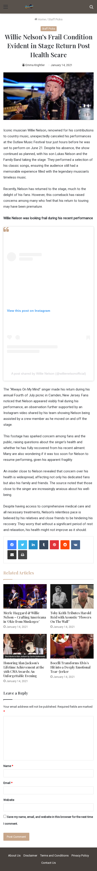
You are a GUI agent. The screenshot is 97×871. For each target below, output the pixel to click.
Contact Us (48, 862)
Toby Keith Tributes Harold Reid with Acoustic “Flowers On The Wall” (70, 617)
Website (8, 800)
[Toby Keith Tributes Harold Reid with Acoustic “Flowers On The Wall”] (72, 596)
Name (8, 766)
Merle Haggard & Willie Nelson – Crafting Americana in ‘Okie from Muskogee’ (24, 617)
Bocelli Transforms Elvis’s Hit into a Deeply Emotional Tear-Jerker (70, 667)
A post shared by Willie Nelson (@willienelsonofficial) (48, 373)
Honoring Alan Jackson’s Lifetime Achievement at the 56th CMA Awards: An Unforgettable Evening (23, 669)
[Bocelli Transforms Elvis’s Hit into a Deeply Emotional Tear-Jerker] (72, 646)
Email (7, 783)
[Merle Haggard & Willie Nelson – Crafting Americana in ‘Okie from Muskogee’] (25, 596)
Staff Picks (55, 19)
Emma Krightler (35, 65)
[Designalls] (29, 6)
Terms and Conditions (54, 855)
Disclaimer (30, 855)
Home (41, 19)
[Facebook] (11, 544)
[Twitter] (22, 544)
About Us (14, 855)
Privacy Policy (80, 855)
